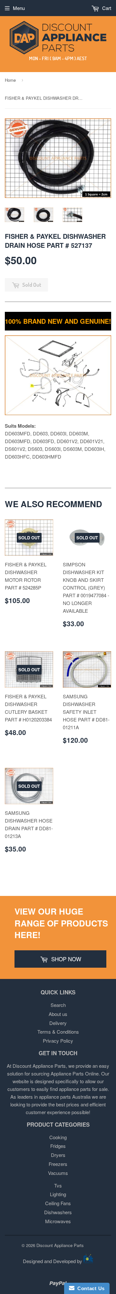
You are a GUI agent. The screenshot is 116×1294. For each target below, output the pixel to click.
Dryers (58, 1154)
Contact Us (89, 1288)
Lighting (58, 1194)
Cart (106, 8)
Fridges (58, 1145)
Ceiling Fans (58, 1203)
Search (58, 1004)
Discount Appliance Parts (60, 1245)
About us (58, 1013)
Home (10, 80)
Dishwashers (58, 1212)
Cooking (58, 1137)
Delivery (58, 1022)
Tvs (58, 1185)
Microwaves (58, 1221)
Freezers (58, 1163)
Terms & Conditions (58, 1031)
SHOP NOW (65, 959)
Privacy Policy (58, 1040)
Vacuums (58, 1172)
